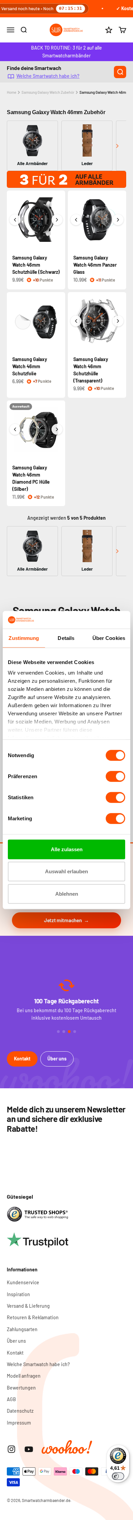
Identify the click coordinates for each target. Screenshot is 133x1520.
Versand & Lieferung (28, 1306)
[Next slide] (117, 146)
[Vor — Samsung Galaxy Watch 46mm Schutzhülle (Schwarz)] (56, 219)
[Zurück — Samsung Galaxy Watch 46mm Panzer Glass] (76, 219)
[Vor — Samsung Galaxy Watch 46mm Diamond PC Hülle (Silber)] (56, 429)
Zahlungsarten (22, 1329)
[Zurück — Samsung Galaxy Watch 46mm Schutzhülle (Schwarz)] (15, 219)
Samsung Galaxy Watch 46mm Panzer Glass (95, 265)
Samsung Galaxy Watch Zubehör (47, 92)
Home (11, 92)
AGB (11, 1399)
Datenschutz (20, 1411)
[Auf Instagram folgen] (11, 1449)
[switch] (115, 776)
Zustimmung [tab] (24, 638)
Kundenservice (23, 1282)
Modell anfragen (24, 1376)
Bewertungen (21, 1388)
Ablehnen (66, 894)
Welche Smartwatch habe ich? (47, 76)
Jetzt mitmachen (63, 920)
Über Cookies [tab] (108, 638)
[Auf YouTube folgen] (28, 1449)
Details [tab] (66, 638)
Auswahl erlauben (66, 871)
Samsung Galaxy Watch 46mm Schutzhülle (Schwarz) (36, 265)
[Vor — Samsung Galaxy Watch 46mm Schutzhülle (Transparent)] (118, 321)
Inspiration (18, 1294)
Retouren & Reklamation (33, 1317)
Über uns (56, 1058)
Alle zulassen (67, 849)
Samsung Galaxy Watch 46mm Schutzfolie (29, 366)
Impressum (19, 1423)
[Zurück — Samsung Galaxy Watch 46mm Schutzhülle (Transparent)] (76, 321)
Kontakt (22, 1058)
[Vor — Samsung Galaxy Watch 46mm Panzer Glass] (118, 219)
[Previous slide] (16, 146)
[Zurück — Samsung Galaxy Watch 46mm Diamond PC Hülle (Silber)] (15, 429)
